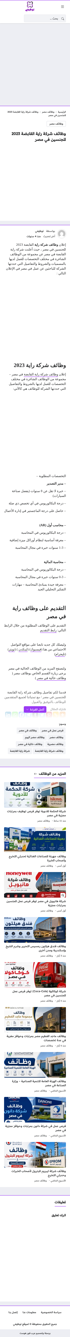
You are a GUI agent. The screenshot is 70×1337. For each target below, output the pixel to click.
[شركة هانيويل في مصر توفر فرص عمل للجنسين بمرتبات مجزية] (35, 892)
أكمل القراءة (37, 709)
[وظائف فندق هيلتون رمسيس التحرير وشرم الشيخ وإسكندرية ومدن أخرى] (35, 937)
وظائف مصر (48, 111)
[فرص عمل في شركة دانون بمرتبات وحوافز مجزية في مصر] (35, 1117)
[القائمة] (62, 6)
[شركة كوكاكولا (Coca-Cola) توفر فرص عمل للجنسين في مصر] (35, 982)
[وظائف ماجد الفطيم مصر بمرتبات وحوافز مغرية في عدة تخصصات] (35, 1027)
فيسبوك (35, 649)
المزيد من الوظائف (52, 774)
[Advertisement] (35, 62)
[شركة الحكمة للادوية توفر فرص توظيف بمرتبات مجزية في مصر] (35, 802)
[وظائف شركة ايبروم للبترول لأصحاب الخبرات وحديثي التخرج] (35, 1162)
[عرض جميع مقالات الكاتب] (61, 233)
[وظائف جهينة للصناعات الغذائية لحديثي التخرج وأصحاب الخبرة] (35, 847)
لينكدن (23, 649)
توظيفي (39, 231)
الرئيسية (62, 111)
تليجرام (60, 654)
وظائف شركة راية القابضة (41, 374)
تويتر (12, 649)
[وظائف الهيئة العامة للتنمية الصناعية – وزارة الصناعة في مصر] (35, 1072)
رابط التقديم (48, 630)
